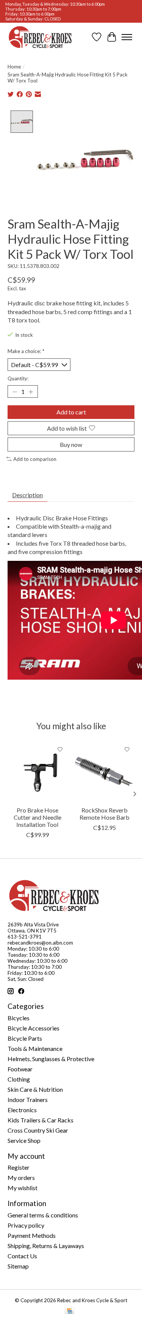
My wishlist (22, 1187)
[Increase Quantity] (31, 392)
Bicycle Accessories (33, 1028)
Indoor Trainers (28, 1099)
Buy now (71, 444)
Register (19, 1167)
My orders (21, 1177)
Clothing (19, 1079)
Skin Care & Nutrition (35, 1089)
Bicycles (19, 1017)
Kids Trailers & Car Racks (40, 1120)
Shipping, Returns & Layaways (46, 1245)
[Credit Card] (69, 1311)
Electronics (22, 1109)
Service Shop (24, 1140)
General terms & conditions (43, 1215)
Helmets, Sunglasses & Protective (51, 1058)
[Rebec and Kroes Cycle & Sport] (40, 37)
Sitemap (18, 1266)
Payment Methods (32, 1235)
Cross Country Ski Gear (38, 1130)
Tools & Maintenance (35, 1048)
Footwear (20, 1068)
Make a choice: (26, 351)
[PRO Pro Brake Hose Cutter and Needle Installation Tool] (37, 772)
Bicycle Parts (25, 1038)
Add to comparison (34, 459)
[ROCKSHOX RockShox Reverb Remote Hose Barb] (105, 772)
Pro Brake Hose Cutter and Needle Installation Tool (37, 817)
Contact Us (22, 1255)
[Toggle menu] (126, 37)
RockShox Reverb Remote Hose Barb (105, 813)
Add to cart (71, 412)
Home (14, 67)
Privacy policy (26, 1225)
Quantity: (18, 378)
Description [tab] (27, 494)
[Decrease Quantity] (15, 392)
